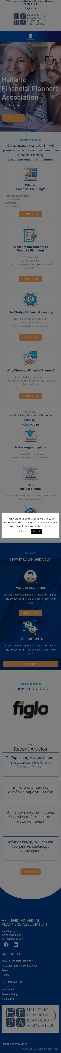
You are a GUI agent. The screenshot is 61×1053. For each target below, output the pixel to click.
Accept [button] (36, 531)
